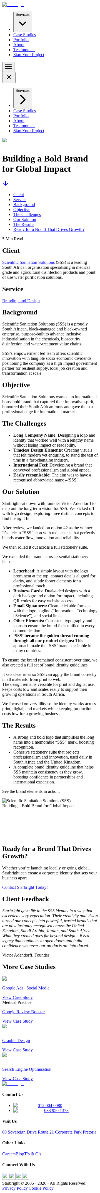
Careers (9, 1154)
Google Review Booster (23, 1011)
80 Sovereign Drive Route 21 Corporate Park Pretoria (49, 1132)
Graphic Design (16, 1040)
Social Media (37, 988)
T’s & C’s (32, 1154)
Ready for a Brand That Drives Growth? (48, 229)
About (18, 44)
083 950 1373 (56, 1110)
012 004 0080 (50, 1105)
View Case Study (17, 997)
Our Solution (24, 219)
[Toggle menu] (8, 67)
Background (24, 204)
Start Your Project (28, 54)
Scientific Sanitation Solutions (28, 262)
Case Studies (24, 34)
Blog (20, 1154)
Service (19, 199)
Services (23, 14)
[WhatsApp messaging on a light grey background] (25, 1178)
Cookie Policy (41, 1188)
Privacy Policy (15, 1188)
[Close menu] (9, 77)
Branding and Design (21, 300)
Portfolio (21, 39)
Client (18, 194)
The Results (23, 224)
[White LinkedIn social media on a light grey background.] (19, 1178)
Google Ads (12, 988)
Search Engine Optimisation (26, 1069)
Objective (21, 209)
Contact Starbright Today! (25, 887)
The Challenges (27, 214)
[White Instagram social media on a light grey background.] (12, 1178)
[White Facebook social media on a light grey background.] (5, 1178)
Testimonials (24, 49)
